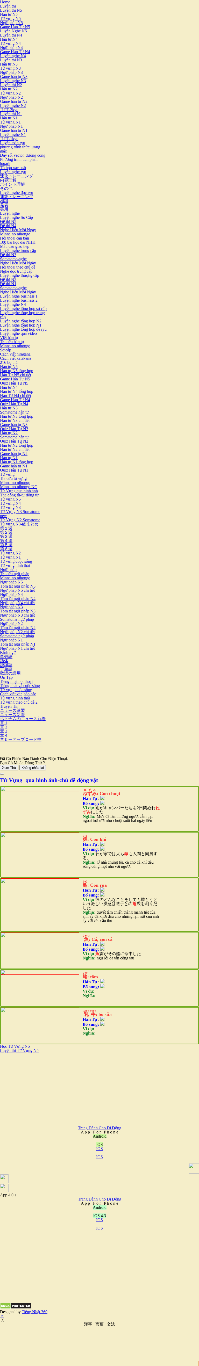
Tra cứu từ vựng (13, 478)
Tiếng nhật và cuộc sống (20, 685)
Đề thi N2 (8, 279)
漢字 (88, 1324)
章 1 (3, 723)
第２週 (6, 532)
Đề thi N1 (8, 283)
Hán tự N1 (9, 118)
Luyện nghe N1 (13, 134)
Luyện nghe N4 (13, 56)
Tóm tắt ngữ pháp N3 (17, 611)
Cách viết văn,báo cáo (18, 694)
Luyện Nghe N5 (13, 31)
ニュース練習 (12, 710)
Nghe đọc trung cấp (16, 271)
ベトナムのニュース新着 (23, 719)
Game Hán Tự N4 (15, 51)
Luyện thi (8, 6)
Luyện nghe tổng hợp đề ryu (23, 329)
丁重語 (6, 669)
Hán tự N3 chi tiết (15, 420)
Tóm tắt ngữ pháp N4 (17, 598)
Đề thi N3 (8, 254)
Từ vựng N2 (10, 93)
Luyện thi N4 (11, 35)
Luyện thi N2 (11, 85)
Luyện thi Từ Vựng (16, 1050)
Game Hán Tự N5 (15, 27)
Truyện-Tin (9, 706)
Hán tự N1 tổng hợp (16, 462)
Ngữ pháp (8, 569)
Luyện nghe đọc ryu (16, 192)
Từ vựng (7, 474)
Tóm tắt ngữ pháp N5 (17, 586)
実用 (4, 209)
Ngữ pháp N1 (11, 126)
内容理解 (8, 180)
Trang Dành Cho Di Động (99, 1128)
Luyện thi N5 (11, 10)
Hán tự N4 (9, 39)
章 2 (3, 727)
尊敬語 (6, 656)
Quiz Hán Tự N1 (14, 470)
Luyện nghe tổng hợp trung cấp (22, 314)
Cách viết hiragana (15, 354)
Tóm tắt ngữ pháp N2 (17, 627)
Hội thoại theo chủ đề (17, 267)
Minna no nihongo (15, 234)
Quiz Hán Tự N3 (14, 429)
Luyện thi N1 (11, 114)
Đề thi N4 (8, 225)
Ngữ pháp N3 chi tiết (17, 615)
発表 (4, 205)
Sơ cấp (5, 350)
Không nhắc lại (33, 768)
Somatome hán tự (14, 412)
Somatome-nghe (13, 259)
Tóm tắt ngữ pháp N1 (17, 644)
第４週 (6, 540)
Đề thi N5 (8, 221)
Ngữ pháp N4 (11, 47)
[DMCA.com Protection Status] (15, 1307)
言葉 (99, 1324)
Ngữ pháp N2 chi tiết (17, 632)
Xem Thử (9, 768)
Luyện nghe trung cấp (18, 250)
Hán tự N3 (9, 64)
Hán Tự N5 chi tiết (15, 375)
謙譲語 (6, 665)
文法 (111, 1324)
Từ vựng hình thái (15, 565)
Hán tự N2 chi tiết (15, 449)
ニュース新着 (12, 714)
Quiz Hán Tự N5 (14, 383)
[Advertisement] (43, 1089)
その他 (6, 188)
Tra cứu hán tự (12, 341)
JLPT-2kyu (9, 109)
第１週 (6, 528)
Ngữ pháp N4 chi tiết (17, 603)
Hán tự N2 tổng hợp (16, 445)
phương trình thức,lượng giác (20, 149)
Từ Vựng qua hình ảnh (19, 491)
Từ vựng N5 (10, 18)
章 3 (3, 731)
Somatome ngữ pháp (17, 619)
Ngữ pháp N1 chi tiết (17, 648)
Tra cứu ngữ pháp (14, 574)
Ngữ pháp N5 (11, 22)
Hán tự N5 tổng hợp (16, 370)
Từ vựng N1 (10, 122)
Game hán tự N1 (13, 130)
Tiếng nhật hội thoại (16, 681)
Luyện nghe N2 (13, 105)
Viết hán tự (9, 337)
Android (99, 1207)
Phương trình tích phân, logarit (19, 161)
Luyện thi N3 (11, 60)
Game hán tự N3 (13, 76)
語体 (4, 661)
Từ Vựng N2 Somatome (20, 520)
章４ (4, 735)
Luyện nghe (10, 213)
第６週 (6, 549)
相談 (4, 201)
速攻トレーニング (16, 176)
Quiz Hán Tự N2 (14, 441)
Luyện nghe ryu (13, 172)
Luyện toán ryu (12, 143)
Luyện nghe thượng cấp (19, 275)
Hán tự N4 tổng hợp (16, 391)
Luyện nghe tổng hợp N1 (20, 325)
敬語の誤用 (10, 673)
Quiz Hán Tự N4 (14, 404)
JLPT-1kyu (9, 138)
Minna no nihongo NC (18, 487)
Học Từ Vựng (12, 1046)
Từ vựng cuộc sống (16, 561)
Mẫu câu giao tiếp (14, 246)
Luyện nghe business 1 (19, 296)
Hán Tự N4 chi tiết (15, 395)
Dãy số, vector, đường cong (22, 155)
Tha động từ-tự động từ (19, 495)
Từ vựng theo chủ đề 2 (19, 702)
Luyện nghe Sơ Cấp (16, 217)
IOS (99, 1148)
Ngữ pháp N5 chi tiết (17, 590)
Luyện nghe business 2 (19, 300)
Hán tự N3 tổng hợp (16, 416)
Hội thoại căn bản (14, 238)
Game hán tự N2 (13, 101)
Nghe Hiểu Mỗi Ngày (18, 230)
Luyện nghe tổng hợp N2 (20, 321)
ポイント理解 (12, 184)
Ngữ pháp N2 (11, 97)
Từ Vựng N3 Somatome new (20, 513)
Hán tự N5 (9, 14)
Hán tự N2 (9, 89)
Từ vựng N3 (10, 68)
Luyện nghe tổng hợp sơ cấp (23, 308)
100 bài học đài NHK (17, 242)
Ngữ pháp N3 (11, 72)
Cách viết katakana (15, 358)
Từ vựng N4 (10, 43)
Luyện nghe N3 (13, 80)
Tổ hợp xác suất (13, 167)
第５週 (6, 545)
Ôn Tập (6, 677)
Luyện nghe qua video (18, 333)
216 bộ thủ (9, 362)
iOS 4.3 (99, 1215)
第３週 (6, 536)
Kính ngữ (8, 652)
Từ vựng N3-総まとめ (19, 524)
